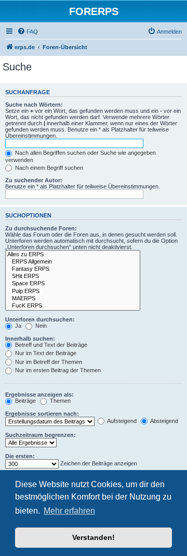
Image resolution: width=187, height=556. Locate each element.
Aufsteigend (121, 421)
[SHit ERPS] (72, 276)
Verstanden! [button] (93, 537)
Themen (59, 401)
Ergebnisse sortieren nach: (42, 414)
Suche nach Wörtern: (34, 104)
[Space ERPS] (72, 283)
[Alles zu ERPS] (72, 254)
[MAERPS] (72, 298)
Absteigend (163, 421)
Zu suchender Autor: (33, 180)
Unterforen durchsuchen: (40, 319)
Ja (17, 326)
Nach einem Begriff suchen (48, 168)
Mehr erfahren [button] (69, 510)
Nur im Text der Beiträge (45, 353)
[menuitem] (27, 31)
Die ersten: (20, 456)
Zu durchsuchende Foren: (41, 228)
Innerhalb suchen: (30, 338)
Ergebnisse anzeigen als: (39, 394)
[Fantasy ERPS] (72, 269)
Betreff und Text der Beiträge (50, 345)
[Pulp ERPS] (72, 291)
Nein (40, 326)
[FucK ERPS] (72, 306)
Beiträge (25, 401)
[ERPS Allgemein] (72, 262)
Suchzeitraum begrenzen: (40, 435)
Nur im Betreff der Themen (48, 362)
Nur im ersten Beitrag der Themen (57, 370)
